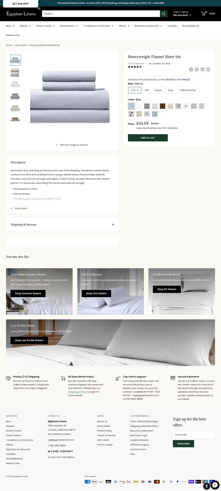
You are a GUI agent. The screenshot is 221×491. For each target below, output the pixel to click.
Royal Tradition (136, 63)
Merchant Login (138, 435)
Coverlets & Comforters (96, 25)
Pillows (122, 25)
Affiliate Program (139, 444)
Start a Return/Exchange (144, 421)
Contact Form (138, 449)
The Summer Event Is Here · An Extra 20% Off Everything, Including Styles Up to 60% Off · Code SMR (110, 3)
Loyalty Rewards (139, 440)
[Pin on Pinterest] (197, 69)
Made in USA (13, 35)
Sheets (24, 25)
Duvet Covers (43, 25)
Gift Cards (103, 440)
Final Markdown (190, 25)
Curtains (172, 25)
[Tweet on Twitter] (202, 69)
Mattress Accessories (147, 25)
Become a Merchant (141, 430)
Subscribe (183, 443)
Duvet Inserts (67, 25)
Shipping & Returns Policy (144, 426)
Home (9, 45)
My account (181, 15)
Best (8, 25)
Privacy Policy (104, 430)
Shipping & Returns (78, 391)
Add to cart (148, 137)
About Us (102, 421)
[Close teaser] (39, 8)
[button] (135, 66)
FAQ (132, 454)
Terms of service (106, 435)
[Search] (163, 13)
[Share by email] (208, 69)
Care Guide (103, 426)
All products (21, 45)
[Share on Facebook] (191, 69)
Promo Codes (105, 444)
